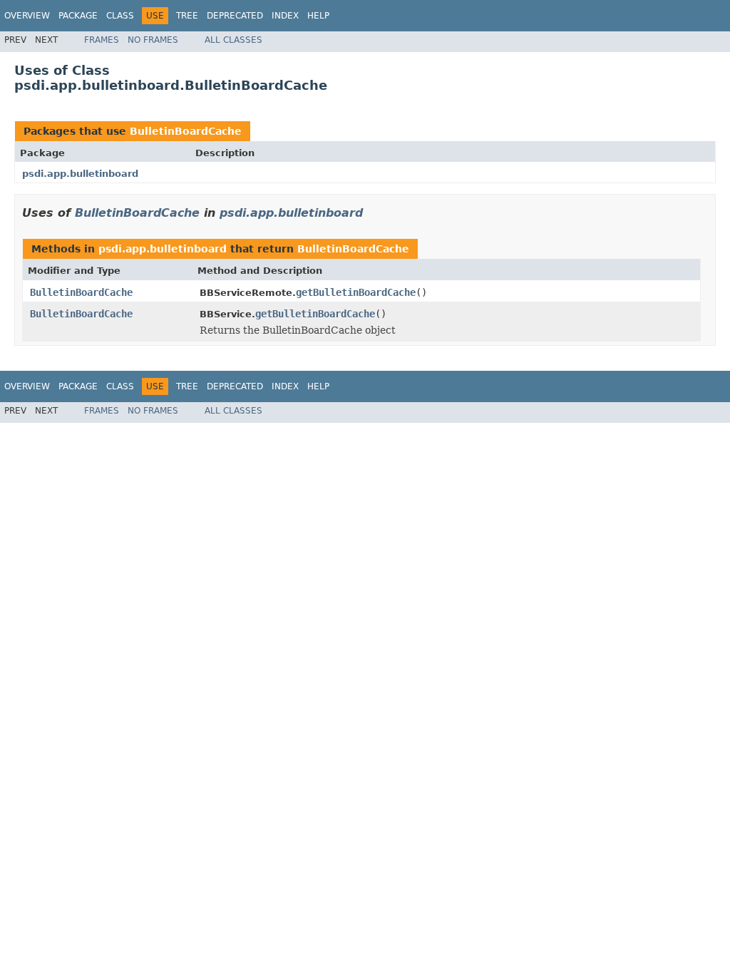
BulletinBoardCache (186, 131)
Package (78, 16)
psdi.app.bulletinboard (80, 173)
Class (120, 16)
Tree (187, 16)
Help (318, 16)
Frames (101, 40)
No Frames (153, 40)
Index (285, 16)
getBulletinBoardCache (356, 292)
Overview (27, 16)
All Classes (233, 40)
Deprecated (235, 16)
